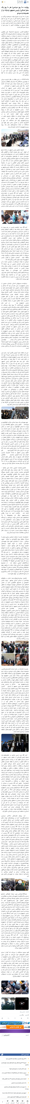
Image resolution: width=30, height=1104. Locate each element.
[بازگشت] (28, 2)
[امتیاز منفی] (21, 1018)
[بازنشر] (8, 1018)
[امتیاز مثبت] (28, 1018)
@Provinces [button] (20, 3)
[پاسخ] (15, 1018)
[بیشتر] (2, 1102)
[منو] (5, 2)
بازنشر (27, 1015)
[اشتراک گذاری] (2, 1018)
